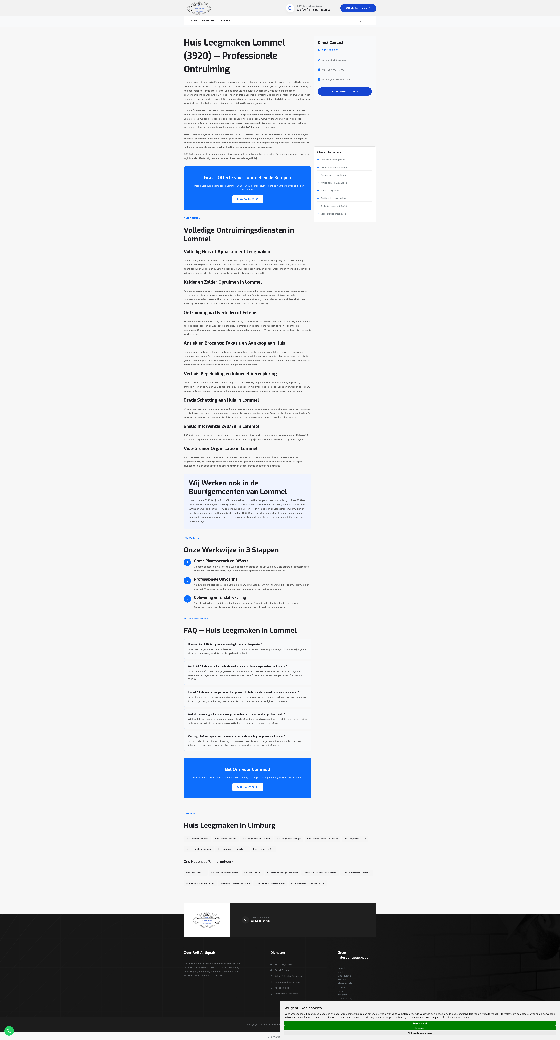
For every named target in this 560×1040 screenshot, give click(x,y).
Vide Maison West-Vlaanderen (235, 883)
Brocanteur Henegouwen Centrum (320, 873)
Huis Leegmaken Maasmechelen (322, 838)
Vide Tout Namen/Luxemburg (357, 873)
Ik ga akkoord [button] (420, 1023)
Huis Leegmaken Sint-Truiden (256, 838)
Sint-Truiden (344, 975)
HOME (194, 20)
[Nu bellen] (9, 1031)
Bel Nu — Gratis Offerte (345, 91)
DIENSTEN (224, 20)
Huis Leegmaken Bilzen (355, 838)
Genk (340, 972)
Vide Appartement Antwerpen (200, 883)
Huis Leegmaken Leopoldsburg (232, 849)
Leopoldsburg (345, 998)
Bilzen (341, 990)
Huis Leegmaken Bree (263, 849)
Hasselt (342, 968)
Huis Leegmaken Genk (225, 838)
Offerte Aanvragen (357, 8)
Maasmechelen (345, 983)
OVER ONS (208, 20)
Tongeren (343, 994)
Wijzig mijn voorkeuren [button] (420, 1033)
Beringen (342, 979)
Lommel (342, 987)
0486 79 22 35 (248, 199)
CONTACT (241, 20)
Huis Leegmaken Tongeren (198, 849)
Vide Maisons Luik (252, 873)
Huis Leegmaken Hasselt (197, 838)
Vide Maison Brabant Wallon (224, 873)
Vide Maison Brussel (195, 873)
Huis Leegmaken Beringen (288, 838)
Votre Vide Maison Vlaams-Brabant (307, 883)
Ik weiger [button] (420, 1028)
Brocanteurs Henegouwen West (282, 873)
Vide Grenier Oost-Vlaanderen (270, 883)
